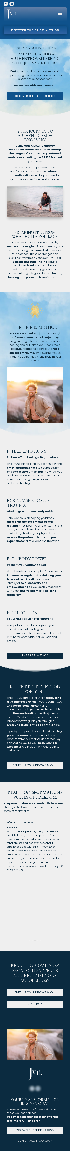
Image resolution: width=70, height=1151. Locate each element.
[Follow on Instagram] (6, 4)
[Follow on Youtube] (11, 4)
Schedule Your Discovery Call (35, 765)
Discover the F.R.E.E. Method (35, 30)
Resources (35, 1004)
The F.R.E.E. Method (35, 656)
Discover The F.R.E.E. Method (35, 1130)
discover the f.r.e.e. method (35, 96)
